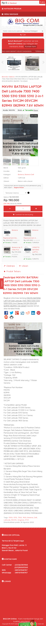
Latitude (7, 520)
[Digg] (22, 314)
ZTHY (27, 520)
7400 (24, 517)
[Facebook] (6, 314)
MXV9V (14, 520)
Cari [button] (24, 35)
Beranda (5, 77)
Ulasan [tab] (24, 266)
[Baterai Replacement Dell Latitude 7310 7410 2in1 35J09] (14, 63)
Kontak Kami (30, 46)
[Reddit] (27, 314)
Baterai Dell (29, 174)
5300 (11, 517)
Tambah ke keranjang (24, 214)
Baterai (11, 77)
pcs (42, 2)
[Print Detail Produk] (11, 318)
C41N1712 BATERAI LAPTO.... (35, 249)
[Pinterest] (38, 314)
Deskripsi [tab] (10, 266)
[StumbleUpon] (6, 318)
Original (21, 520)
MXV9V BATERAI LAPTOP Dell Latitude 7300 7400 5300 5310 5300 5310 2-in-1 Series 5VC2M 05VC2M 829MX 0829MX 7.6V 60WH (22, 95)
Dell (35, 517)
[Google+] (16, 314)
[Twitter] (11, 314)
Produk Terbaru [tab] (13, 271)
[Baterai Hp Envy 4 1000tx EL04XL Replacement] (32, 63)
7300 (20, 517)
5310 (15, 517)
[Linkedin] (33, 314)
